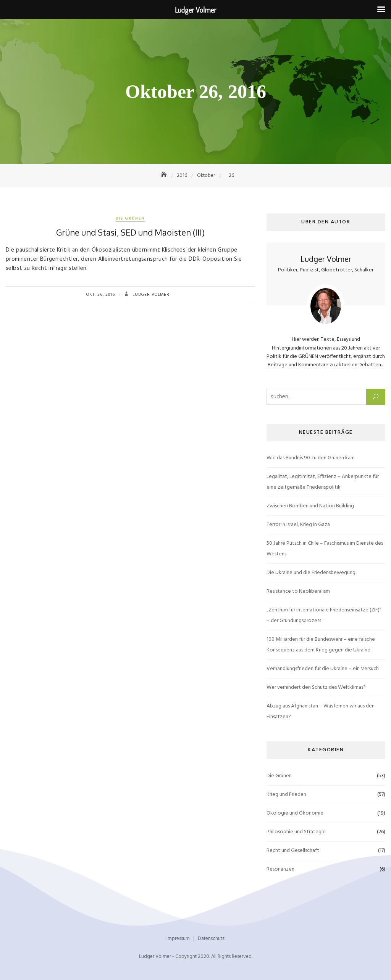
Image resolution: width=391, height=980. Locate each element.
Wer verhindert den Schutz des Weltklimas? (316, 687)
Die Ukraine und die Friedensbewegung (311, 572)
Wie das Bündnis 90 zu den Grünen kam (311, 458)
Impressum (178, 939)
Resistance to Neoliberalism (298, 591)
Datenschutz (211, 939)
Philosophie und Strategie (296, 832)
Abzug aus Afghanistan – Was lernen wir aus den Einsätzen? (321, 711)
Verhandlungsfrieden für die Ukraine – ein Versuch (323, 668)
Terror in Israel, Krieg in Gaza (298, 524)
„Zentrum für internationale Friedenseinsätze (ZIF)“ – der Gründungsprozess (324, 615)
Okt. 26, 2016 (100, 294)
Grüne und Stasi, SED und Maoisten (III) (130, 232)
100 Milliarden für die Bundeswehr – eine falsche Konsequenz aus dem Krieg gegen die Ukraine (321, 644)
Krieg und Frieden (286, 794)
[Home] (164, 175)
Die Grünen (130, 218)
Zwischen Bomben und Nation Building (310, 506)
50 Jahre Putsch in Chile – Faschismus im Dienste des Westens (325, 548)
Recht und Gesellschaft (293, 850)
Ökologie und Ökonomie (295, 813)
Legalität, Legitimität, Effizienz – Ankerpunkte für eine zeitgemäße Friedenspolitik (323, 482)
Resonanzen (280, 869)
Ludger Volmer (150, 294)
